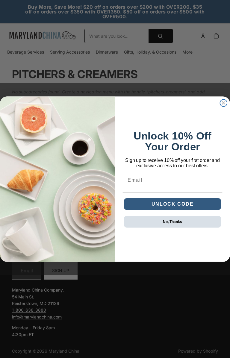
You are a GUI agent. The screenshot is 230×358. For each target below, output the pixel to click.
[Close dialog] (223, 103)
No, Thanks (172, 221)
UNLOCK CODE (173, 203)
